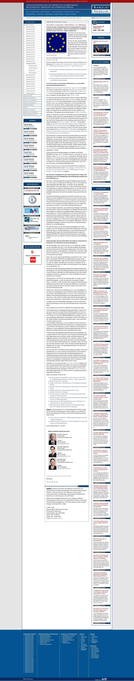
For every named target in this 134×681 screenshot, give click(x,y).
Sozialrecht (65, 641)
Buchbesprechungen (45, 635)
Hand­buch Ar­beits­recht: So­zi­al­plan (59, 392)
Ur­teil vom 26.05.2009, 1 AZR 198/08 (66, 129)
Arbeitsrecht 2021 (30, 38)
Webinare (67, 14)
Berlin (27, 17)
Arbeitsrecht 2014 (30, 54)
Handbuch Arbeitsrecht (45, 11)
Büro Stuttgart (95, 657)
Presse (77, 11)
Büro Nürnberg (95, 656)
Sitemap (83, 647)
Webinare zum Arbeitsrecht (31, 112)
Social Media (84, 645)
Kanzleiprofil (73, 14)
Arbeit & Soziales (33, 68)
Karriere (83, 640)
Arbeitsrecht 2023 (30, 34)
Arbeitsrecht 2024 (30, 31)
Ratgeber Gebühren (59, 14)
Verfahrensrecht (66, 643)
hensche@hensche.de (63, 443)
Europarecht (32, 70)
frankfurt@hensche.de (31, 133)
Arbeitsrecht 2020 (30, 40)
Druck (82, 638)
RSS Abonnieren (83, 486)
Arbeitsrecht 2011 (30, 61)
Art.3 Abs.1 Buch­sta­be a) (62, 156)
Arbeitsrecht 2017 (30, 47)
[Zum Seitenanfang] (65, 85)
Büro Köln (94, 653)
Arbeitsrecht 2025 (30, 29)
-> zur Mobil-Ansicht (29, 22)
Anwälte (77, 17)
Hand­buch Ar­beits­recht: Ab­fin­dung (59, 381)
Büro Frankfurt (95, 649)
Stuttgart (71, 17)
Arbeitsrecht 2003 (30, 88)
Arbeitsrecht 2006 (30, 81)
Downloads (84, 637)
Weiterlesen (97, 78)
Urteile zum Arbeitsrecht (69, 11)
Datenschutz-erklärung (95, 642)
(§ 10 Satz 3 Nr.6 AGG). (80, 112)
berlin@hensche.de (30, 127)
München (58, 17)
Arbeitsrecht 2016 (30, 50)
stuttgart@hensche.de (31, 175)
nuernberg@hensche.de (31, 168)
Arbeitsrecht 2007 (30, 79)
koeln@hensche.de (30, 154)
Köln (52, 17)
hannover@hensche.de (31, 147)
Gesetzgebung (32, 72)
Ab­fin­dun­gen (80, 50)
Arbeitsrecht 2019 (30, 43)
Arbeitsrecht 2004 (30, 86)
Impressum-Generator (31, 14)
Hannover (46, 17)
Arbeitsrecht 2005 (30, 84)
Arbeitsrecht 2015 (30, 52)
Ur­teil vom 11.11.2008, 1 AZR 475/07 (67, 122)
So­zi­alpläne (72, 99)
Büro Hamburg (95, 650)
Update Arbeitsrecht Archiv (30, 114)
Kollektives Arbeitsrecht (68, 640)
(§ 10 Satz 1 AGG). (74, 95)
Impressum (94, 640)
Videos (26, 107)
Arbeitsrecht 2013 (30, 56)
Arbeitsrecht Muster (49, 14)
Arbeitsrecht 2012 (30, 59)
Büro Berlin (94, 647)
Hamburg (40, 17)
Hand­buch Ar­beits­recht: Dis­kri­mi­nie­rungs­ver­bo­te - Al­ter (64, 390)
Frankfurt (33, 17)
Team (93, 638)
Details (31, 128)
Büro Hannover (95, 651)
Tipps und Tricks (28, 95)
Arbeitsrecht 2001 (30, 93)
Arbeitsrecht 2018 (30, 45)
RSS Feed (83, 644)
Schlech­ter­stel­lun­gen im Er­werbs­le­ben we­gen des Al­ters (65, 88)
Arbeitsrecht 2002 (30, 91)
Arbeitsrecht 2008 (30, 77)
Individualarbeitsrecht (67, 637)
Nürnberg (64, 17)
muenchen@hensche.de (31, 161)
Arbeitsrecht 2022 (30, 36)
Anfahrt (26, 128)
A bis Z (82, 635)
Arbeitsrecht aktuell (35, 11)
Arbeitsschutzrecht (66, 638)
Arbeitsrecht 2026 (30, 27)
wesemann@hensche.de (63, 468)
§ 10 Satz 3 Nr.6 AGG (73, 363)
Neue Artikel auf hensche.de (47, 640)
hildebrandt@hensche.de (63, 456)
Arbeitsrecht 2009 (30, 75)
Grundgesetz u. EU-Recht (68, 635)
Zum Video (97, 55)
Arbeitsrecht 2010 (30, 63)
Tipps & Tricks (40, 14)
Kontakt (83, 641)
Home (27, 11)
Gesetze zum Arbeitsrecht (57, 11)
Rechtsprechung (33, 66)
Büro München (95, 654)
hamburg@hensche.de (31, 140)
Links (82, 643)
